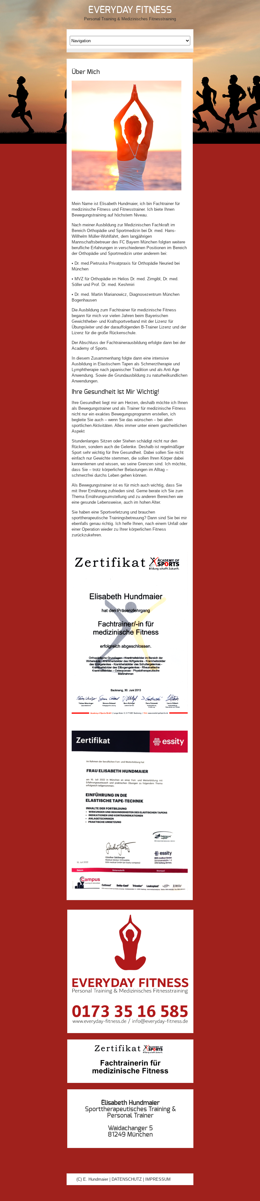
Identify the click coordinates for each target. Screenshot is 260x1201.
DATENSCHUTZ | (128, 1179)
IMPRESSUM (158, 1179)
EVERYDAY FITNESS (130, 10)
